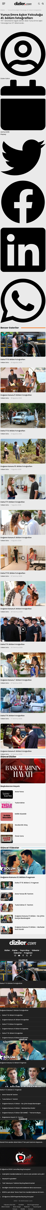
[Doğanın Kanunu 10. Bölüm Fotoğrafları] (23, 451)
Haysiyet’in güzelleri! (9, 1179)
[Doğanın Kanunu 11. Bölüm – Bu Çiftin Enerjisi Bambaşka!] (7, 919)
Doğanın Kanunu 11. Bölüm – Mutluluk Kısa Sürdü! (18, 1108)
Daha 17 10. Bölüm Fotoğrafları (13, 573)
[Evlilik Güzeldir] (7, 817)
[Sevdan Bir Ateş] (7, 828)
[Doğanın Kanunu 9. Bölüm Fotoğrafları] (23, 522)
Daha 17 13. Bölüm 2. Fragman (27, 883)
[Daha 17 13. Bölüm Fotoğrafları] (23, 344)
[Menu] (3, 3)
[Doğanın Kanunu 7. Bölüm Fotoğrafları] (23, 664)
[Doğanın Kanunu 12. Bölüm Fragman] (23, 862)
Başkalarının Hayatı (10, 786)
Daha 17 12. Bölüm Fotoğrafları (13, 431)
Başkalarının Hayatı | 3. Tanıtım (12, 1117)
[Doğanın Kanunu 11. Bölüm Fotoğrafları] (23, 379)
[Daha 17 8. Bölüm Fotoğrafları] (23, 700)
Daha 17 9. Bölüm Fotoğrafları (13, 644)
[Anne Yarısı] (7, 794)
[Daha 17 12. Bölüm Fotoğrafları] (23, 415)
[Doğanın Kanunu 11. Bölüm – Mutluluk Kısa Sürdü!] (7, 930)
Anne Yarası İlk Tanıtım (24, 894)
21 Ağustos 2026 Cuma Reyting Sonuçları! (15, 1169)
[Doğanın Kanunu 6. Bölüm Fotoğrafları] (23, 736)
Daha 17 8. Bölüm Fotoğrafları (13, 716)
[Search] (42, 3)
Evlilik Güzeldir (20, 814)
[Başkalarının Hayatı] (23, 770)
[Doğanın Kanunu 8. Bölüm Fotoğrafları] (23, 593)
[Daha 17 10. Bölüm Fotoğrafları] (23, 558)
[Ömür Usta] (7, 839)
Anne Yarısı (19, 792)
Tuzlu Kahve (20, 803)
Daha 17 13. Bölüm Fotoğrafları (13, 359)
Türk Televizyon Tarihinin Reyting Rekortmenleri (18, 1183)
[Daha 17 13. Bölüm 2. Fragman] (7, 885)
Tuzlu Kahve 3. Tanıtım (24, 905)
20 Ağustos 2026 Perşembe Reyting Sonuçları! (18, 1197)
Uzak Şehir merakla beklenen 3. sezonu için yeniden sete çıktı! (23, 1174)
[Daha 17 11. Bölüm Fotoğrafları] (23, 486)
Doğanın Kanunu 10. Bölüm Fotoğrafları (16, 466)
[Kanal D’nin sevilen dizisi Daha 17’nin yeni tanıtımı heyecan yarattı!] (23, 1130)
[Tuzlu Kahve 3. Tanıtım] (7, 908)
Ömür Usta (19, 836)
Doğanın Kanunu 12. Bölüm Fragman (18, 877)
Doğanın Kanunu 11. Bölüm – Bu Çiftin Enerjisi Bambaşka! (29, 917)
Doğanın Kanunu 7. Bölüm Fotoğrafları (16, 680)
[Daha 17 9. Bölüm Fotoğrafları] (23, 629)
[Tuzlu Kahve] (7, 805)
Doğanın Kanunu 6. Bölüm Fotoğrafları (16, 751)
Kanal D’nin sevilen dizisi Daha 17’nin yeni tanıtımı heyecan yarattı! (21, 1143)
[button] (23, 157)
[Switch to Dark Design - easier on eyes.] (39, 4)
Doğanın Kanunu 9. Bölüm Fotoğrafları (16, 537)
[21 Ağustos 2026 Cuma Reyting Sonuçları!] (23, 1157)
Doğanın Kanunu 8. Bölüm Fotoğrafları (16, 609)
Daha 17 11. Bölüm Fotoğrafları (13, 502)
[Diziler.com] (23, 3)
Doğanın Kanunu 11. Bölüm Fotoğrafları (16, 395)
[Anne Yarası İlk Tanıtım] (7, 897)
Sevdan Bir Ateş (21, 825)
